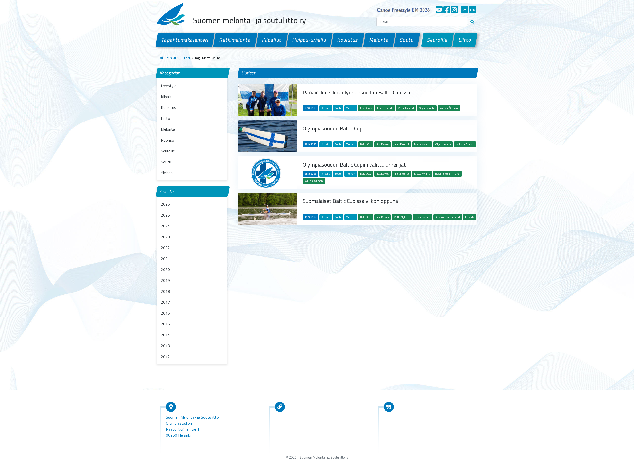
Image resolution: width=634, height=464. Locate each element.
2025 (165, 215)
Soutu (406, 40)
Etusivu (171, 57)
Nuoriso (167, 140)
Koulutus (348, 40)
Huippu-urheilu (309, 40)
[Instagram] (454, 10)
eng (473, 9)
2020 (165, 269)
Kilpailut (272, 40)
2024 (165, 226)
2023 (165, 237)
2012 (165, 357)
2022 (165, 248)
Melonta (379, 40)
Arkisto (166, 191)
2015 (165, 324)
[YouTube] (439, 10)
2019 (165, 280)
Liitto (465, 40)
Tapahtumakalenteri (185, 40)
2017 (165, 302)
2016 (165, 313)
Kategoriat (170, 73)
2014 (165, 335)
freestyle (168, 86)
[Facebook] (446, 10)
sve (465, 9)
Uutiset (185, 57)
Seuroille (437, 40)
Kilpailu (166, 96)
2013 (165, 346)
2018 (165, 291)
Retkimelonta (235, 40)
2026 (165, 204)
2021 (165, 259)
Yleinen (167, 173)
